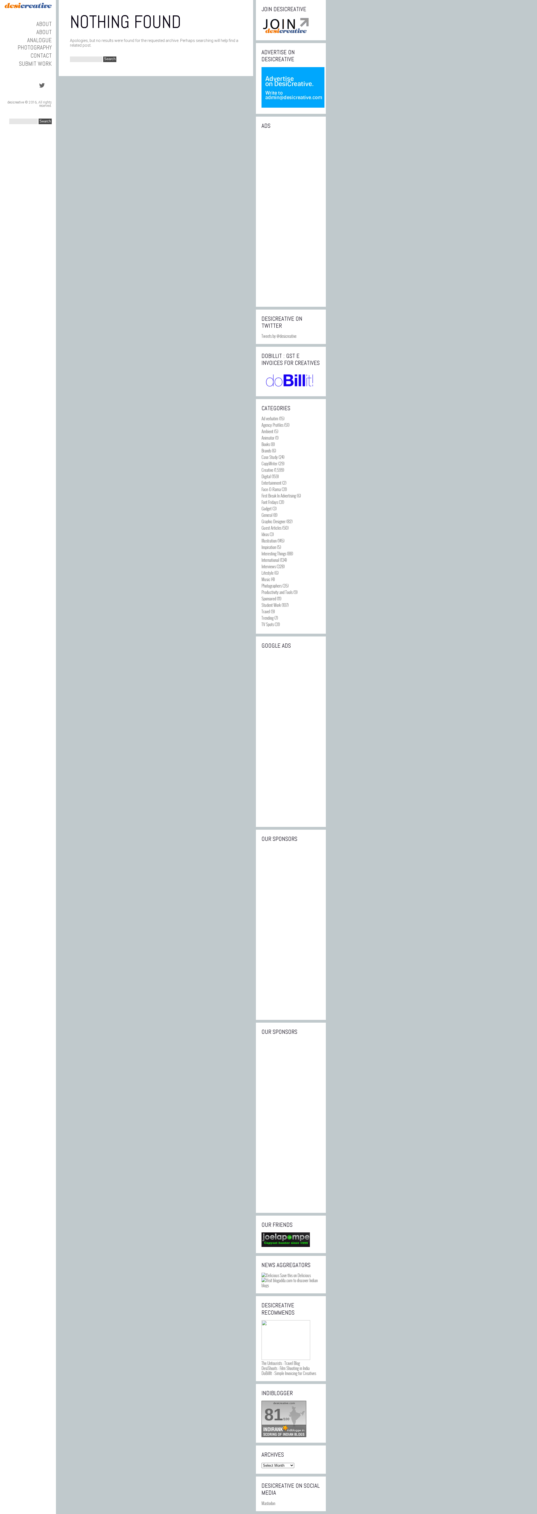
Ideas (265, 534)
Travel (266, 611)
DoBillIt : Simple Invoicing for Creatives (289, 1373)
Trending (268, 618)
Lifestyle (268, 573)
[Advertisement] (291, 217)
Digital (266, 476)
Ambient (267, 431)
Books (266, 444)
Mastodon (268, 1503)
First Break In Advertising (279, 495)
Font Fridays (270, 502)
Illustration (269, 540)
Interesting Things (274, 553)
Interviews (269, 566)
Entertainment (271, 483)
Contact (41, 55)
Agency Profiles (272, 425)
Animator (268, 438)
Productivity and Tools (277, 592)
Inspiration (269, 547)
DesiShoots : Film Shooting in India (286, 1368)
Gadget (267, 508)
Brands (266, 450)
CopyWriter (269, 463)
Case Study (270, 457)
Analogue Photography (35, 43)
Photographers (272, 586)
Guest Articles (271, 528)
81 (273, 1414)
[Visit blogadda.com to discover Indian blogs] (291, 1285)
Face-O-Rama (271, 489)
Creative (267, 470)
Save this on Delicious (295, 1275)
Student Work (271, 605)
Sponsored (269, 598)
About (44, 24)
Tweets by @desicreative (279, 336)
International (270, 560)
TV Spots (268, 624)
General (267, 515)
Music (266, 579)
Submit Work (35, 63)
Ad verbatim (270, 418)
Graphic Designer (274, 521)
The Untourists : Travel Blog (281, 1363)
